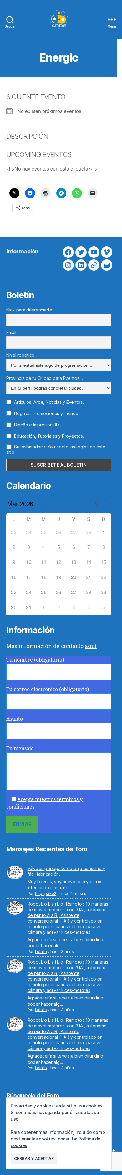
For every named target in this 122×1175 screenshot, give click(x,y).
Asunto (14, 719)
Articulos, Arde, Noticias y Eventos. (48, 402)
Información (22, 251)
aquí (91, 646)
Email (11, 332)
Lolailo (41, 951)
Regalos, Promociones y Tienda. (46, 413)
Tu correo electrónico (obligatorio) (47, 689)
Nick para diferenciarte (29, 309)
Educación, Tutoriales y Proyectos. (48, 436)
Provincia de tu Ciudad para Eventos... (44, 378)
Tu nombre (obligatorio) (35, 660)
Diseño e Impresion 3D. (36, 424)
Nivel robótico (20, 355)
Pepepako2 (46, 893)
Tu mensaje (20, 748)
